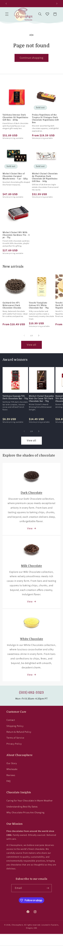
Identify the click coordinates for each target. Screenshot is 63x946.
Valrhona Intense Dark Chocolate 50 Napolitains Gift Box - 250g (15, 117)
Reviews (10, 775)
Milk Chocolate (31, 565)
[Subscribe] (48, 888)
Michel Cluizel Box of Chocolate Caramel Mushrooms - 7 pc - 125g (15, 176)
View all (31, 344)
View (30, 528)
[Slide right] (38, 335)
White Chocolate (31, 638)
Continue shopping (31, 57)
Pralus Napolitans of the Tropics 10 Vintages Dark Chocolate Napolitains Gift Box (45, 119)
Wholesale (11, 769)
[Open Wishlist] (47, 14)
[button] (6, 14)
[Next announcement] (56, 3)
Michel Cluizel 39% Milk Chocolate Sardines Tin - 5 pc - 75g (16, 235)
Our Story (11, 763)
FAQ (8, 780)
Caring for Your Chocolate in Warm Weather (29, 800)
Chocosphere (17, 925)
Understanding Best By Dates (22, 806)
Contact (10, 719)
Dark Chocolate (31, 492)
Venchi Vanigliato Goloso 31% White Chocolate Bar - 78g (39, 305)
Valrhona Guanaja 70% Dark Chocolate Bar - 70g (15, 397)
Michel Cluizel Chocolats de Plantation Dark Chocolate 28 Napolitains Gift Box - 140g (45, 177)
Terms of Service (15, 737)
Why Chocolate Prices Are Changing (25, 812)
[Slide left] (24, 335)
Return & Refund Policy (18, 731)
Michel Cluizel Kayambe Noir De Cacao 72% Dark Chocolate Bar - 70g (41, 398)
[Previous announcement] (6, 3)
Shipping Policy (14, 725)
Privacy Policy (14, 743)
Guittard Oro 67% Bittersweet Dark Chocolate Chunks (12, 305)
